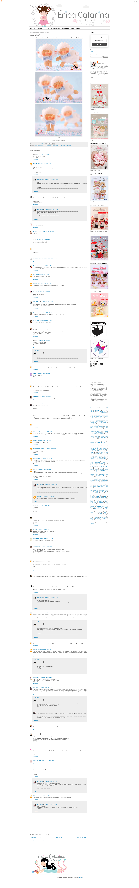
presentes (104, 503)
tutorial (104, 518)
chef (93, 432)
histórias (104, 462)
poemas (91, 501)
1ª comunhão (103, 407)
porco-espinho (93, 502)
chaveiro (106, 431)
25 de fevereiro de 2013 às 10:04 (44, 529)
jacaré (95, 464)
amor (91, 410)
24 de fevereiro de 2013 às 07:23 (44, 396)
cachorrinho (92, 423)
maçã (97, 470)
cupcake (94, 437)
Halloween (104, 461)
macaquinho (102, 470)
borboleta (99, 420)
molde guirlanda (103, 485)
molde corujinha (95, 482)
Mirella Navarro (36, 517)
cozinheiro (102, 436)
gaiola (91, 459)
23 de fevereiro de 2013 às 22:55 (43, 340)
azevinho (99, 412)
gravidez (92, 461)
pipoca (105, 500)
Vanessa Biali (36, 546)
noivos (102, 492)
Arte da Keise (36, 431)
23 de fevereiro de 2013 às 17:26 (50, 258)
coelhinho (96, 433)
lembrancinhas (65, 145)
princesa (98, 505)
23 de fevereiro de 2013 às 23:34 (44, 366)
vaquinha (98, 519)
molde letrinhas (93, 486)
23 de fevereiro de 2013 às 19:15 (51, 209)
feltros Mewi (97, 453)
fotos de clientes (100, 458)
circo (91, 433)
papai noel (99, 496)
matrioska (102, 474)
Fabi (34, 559)
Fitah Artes (35, 223)
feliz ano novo (102, 449)
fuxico (105, 458)
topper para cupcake (103, 517)
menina (103, 475)
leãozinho (94, 466)
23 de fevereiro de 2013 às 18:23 (44, 283)
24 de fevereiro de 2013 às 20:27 (45, 458)
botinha (93, 421)
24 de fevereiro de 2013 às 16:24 (45, 431)
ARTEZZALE (35, 196)
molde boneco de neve (94, 481)
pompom (96, 501)
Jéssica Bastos (36, 749)
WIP (105, 522)
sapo (105, 513)
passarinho (103, 497)
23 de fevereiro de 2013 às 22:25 (47, 328)
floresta (99, 457)
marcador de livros (94, 474)
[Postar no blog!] (49, 144)
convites (106, 433)
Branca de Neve (103, 421)
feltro (61, 145)
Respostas (37, 176)
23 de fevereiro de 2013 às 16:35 (44, 223)
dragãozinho (92, 441)
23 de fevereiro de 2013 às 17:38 (42, 274)
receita (93, 509)
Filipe (34, 274)
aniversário (37, 145)
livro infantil (101, 469)
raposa (101, 508)
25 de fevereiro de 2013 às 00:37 (46, 517)
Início (31, 28)
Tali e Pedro (35, 687)
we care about (99, 522)
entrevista (96, 445)
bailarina (104, 412)
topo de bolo (96, 517)
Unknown (35, 163)
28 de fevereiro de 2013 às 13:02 (51, 597)
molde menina (100, 486)
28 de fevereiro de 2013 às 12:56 (47, 734)
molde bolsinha (97, 480)
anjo (104, 410)
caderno (98, 423)
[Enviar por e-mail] (48, 144)
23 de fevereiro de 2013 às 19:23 (45, 312)
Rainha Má (96, 508)
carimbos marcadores (94, 426)
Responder (35, 159)
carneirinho (41, 145)
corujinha (92, 436)
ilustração (101, 463)
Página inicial (59, 837)
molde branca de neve (104, 481)
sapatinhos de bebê (94, 513)
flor (92, 456)
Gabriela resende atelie (38, 448)
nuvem (102, 493)
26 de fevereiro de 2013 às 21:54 (44, 642)
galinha (95, 459)
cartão (105, 426)
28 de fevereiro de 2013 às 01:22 (45, 687)
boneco (95, 418)
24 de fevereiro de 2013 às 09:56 (50, 403)
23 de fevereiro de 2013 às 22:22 (46, 320)
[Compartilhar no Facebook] (52, 144)
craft (44, 145)
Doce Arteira (36, 265)
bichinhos (97, 415)
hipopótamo (97, 462)
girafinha (104, 459)
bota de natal (105, 420)
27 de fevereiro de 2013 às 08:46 (44, 649)
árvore (97, 411)
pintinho (101, 500)
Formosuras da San (37, 760)
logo (93, 470)
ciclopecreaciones (37, 384)
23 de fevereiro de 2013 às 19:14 (51, 179)
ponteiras (100, 501)
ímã (105, 463)
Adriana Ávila (36, 458)
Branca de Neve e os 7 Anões (96, 422)
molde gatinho (96, 485)
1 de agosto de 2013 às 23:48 (51, 781)
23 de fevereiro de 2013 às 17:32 (45, 265)
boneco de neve (102, 418)
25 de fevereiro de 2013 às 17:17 (42, 559)
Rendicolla (106, 509)
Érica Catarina (40, 179)
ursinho (91, 519)
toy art (91, 518)
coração (97, 434)
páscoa (97, 497)
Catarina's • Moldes (65, 28)
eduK (98, 441)
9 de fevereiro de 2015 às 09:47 (51, 804)
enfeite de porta (94, 444)
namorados (92, 492)
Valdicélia (35, 440)
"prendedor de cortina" (94, 407)
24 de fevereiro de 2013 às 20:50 (44, 469)
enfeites (53, 145)
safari (105, 511)
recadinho (106, 508)
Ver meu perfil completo (95, 78)
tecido (100, 516)
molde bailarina (101, 479)
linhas (97, 469)
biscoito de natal (105, 415)
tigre (105, 516)
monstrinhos (98, 491)
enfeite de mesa (48, 145)
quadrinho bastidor (101, 506)
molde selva (96, 490)
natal (97, 492)
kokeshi (106, 464)
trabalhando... (98, 518)
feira (97, 449)
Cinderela (104, 432)
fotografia (92, 458)
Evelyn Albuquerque (37, 574)
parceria (92, 497)
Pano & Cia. (35, 312)
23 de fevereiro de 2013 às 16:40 (47, 231)
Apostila (92, 411)
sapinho (101, 513)
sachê (93, 511)
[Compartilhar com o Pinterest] (54, 144)
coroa (101, 434)
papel (105, 496)
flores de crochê (103, 456)
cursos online (103, 437)
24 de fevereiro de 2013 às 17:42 (44, 440)
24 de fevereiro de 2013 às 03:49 (43, 373)
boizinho (93, 416)
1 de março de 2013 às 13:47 (48, 711)
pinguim (91, 500)
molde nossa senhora (98, 487)
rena (101, 509)
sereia (91, 514)
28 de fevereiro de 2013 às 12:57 (51, 700)
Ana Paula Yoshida (37, 231)
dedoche (100, 438)
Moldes (72, 28)
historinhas (92, 463)
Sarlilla (34, 373)
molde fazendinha (101, 484)
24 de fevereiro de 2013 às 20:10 (49, 448)
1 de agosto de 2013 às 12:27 (43, 767)
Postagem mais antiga (82, 837)
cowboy (97, 436)
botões (97, 421)
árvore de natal (103, 411)
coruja (105, 434)
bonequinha (92, 420)
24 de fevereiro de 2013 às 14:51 (44, 424)
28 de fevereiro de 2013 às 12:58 (51, 662)
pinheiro (96, 500)
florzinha (104, 457)
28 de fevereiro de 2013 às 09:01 (47, 724)
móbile (104, 476)
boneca (93, 417)
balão (91, 413)
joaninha (102, 464)
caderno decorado (104, 423)
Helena (91, 462)
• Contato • (78, 28)
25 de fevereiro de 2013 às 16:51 (45, 546)
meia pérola (98, 475)
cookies (93, 434)
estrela (105, 445)
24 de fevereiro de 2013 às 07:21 (47, 384)
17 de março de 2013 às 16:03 (48, 760)
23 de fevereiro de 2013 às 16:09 (44, 163)
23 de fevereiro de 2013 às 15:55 (43, 154)
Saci (97, 511)
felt (59, 145)
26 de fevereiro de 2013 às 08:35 (48, 574)
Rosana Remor (36, 320)
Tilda (91, 517)
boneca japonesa (101, 417)
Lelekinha (35, 649)
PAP (107, 495)
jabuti (91, 464)
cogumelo (102, 433)
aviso (95, 412)
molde (99, 478)
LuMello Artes (36, 677)
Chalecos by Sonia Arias (38, 258)
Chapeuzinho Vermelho (95, 431)
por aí (105, 501)
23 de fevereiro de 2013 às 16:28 (45, 196)
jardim (98, 464)
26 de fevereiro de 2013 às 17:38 (47, 585)
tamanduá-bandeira (93, 516)
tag (105, 514)
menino (91, 476)
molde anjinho (94, 479)
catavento (106, 428)
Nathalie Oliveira (36, 328)
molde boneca (104, 480)
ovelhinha (70, 145)
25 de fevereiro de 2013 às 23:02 (51, 484)
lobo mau (106, 469)
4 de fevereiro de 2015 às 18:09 (44, 795)
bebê (91, 415)
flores (96, 456)
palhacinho (103, 495)
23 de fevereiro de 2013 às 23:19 (51, 352)
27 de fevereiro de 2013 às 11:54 (45, 677)
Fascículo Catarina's (94, 448)
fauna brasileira (103, 448)
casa (91, 427)
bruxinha (104, 422)
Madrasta (92, 471)
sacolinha (100, 511)
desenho (105, 438)
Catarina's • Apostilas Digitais (54, 28)
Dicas (45, 28)
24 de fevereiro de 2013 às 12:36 (43, 414)
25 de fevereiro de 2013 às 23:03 (47, 496)
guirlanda (97, 461)
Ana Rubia (35, 529)
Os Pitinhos (35, 291)
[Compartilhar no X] (51, 144)
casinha (101, 427)
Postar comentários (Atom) (38, 840)
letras (101, 468)
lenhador (96, 468)
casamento (96, 427)
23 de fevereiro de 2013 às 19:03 (44, 291)
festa (106, 453)
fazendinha (57, 145)
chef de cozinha (99, 432)
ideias (97, 463)
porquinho (101, 502)
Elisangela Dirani (36, 585)
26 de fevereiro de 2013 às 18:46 (44, 612)
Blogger (80, 877)
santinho (98, 512)
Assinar (99, 44)
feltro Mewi (100, 452)
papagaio (93, 496)
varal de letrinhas (104, 519)
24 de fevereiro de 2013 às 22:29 (43, 505)
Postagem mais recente (35, 837)
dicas (101, 439)
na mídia (104, 491)
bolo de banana (99, 416)
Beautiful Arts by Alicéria (38, 403)
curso (98, 437)
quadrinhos (92, 507)
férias (102, 453)
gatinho (99, 459)
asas (91, 412)
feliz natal (100, 450)
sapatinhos (104, 512)
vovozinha (92, 522)
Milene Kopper (36, 538)
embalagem (92, 442)
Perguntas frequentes (38, 28)
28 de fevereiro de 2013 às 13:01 (51, 624)
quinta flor (100, 507)
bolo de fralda (105, 416)
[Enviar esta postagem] (46, 143)
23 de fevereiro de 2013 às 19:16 (47, 301)
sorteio (102, 514)
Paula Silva (35, 396)
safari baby (92, 512)
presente (99, 503)
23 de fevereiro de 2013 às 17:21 (43, 239)
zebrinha (92, 523)
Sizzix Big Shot (96, 514)
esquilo (101, 445)
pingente (103, 498)
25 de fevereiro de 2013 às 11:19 (46, 538)
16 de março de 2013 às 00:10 (46, 749)
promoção (92, 506)
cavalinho (94, 429)
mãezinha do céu (99, 471)
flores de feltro (93, 457)
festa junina (92, 454)
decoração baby (93, 438)
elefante (104, 441)
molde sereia (102, 490)
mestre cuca (98, 476)
